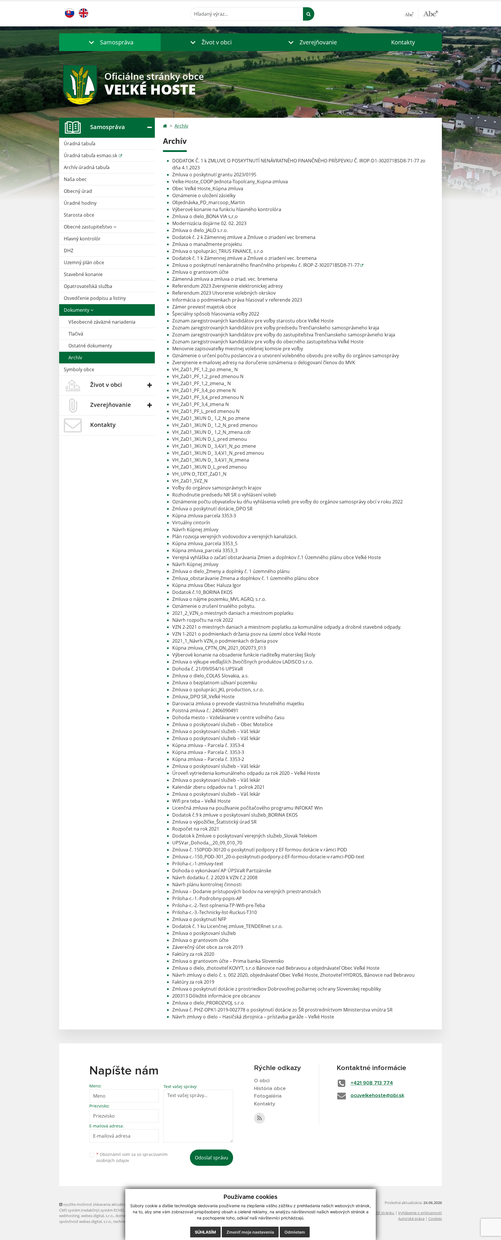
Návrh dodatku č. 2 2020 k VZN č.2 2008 (214, 877)
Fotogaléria (268, 1096)
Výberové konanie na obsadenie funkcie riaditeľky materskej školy (243, 655)
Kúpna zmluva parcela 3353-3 (204, 515)
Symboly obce (79, 369)
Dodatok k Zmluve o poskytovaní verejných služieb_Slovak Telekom (244, 836)
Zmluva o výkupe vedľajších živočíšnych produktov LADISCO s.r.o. (242, 662)
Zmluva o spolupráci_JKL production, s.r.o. (218, 689)
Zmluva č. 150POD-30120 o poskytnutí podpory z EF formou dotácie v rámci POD (259, 849)
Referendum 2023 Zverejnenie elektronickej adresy (227, 286)
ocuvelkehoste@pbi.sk (377, 1095)
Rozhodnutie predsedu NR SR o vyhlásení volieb (224, 495)
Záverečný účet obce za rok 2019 (207, 947)
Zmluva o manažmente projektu (207, 244)
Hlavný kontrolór (82, 238)
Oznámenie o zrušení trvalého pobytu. (213, 606)
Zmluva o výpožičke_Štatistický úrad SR (214, 822)
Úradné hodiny (80, 203)
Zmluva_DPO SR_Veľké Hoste (203, 696)
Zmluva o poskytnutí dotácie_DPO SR (212, 508)
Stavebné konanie (83, 274)
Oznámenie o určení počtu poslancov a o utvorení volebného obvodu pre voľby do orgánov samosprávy (285, 355)
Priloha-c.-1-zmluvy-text (197, 863)
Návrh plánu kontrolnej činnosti (207, 884)
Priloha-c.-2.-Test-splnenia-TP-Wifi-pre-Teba (218, 905)
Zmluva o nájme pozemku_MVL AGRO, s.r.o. (219, 599)
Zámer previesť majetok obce (204, 307)
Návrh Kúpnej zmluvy (195, 529)
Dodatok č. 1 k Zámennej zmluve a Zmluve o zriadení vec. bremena (244, 258)
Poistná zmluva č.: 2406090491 (205, 710)
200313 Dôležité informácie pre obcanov (216, 996)
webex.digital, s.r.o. (97, 1215)
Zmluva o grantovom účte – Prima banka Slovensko (228, 961)
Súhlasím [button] (205, 1232)
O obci (262, 1080)
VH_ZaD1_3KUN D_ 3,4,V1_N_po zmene (214, 446)
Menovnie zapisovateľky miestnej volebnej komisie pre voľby (237, 348)
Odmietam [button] (294, 1232)
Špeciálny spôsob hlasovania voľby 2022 (215, 314)
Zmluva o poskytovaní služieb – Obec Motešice (222, 724)
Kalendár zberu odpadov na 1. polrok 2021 (218, 787)
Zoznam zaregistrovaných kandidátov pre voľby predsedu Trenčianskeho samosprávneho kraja (275, 327)
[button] (110, 42)
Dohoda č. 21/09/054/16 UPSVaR (207, 669)
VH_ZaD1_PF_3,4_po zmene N (204, 390)
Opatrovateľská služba (88, 286)
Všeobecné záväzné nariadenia (101, 322)
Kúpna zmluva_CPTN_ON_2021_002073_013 (219, 648)
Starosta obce (79, 215)
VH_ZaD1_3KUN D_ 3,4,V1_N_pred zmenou (218, 453)
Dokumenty (77, 310)
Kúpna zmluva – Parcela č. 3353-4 (208, 745)
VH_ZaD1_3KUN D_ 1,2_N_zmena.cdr (211, 432)
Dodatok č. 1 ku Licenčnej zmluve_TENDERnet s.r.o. (227, 926)
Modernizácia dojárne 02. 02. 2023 (209, 223)
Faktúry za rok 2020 (193, 954)
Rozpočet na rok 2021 (195, 829)
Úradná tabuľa (79, 143)
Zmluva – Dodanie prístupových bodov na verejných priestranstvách (246, 891)
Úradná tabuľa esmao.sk (91, 155)
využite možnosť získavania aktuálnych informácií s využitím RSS (118, 1204)
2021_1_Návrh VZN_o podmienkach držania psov (225, 641)
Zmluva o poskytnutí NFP (199, 919)
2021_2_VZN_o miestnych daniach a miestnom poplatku (232, 613)
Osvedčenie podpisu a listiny (95, 298)
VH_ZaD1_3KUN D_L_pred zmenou (209, 439)
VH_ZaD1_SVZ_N (190, 481)
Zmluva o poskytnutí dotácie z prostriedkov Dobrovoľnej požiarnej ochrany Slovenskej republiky (276, 989)
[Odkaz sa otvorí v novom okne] (259, 1118)
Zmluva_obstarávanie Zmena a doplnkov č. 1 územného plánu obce (245, 578)
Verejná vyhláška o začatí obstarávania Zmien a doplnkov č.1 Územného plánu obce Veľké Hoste (276, 557)
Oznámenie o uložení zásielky (203, 195)
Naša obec (75, 179)
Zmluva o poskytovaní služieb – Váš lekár (216, 731)
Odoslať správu (211, 1157)
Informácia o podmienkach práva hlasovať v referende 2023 (237, 300)
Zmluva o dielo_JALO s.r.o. (200, 230)
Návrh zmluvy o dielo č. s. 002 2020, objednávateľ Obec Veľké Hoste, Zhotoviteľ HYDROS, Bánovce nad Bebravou (293, 975)
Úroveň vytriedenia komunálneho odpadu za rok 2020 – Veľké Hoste (246, 773)
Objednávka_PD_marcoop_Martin (208, 202)
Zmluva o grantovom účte (200, 272)
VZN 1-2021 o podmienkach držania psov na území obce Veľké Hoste (246, 634)
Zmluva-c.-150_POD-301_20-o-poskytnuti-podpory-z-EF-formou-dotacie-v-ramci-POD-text (268, 856)
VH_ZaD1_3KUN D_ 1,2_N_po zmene (211, 418)
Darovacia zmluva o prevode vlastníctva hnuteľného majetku (238, 703)
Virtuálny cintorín (191, 522)
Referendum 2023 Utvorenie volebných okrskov (224, 293)
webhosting (69, 1215)
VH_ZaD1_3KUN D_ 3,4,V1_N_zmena (210, 460)
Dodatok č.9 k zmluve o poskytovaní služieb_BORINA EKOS (235, 815)
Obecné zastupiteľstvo (88, 227)
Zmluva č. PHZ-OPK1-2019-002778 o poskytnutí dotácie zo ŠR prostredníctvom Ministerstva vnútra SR (282, 1010)
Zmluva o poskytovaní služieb (204, 933)
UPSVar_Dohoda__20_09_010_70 (207, 843)
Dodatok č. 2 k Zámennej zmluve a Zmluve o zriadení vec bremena (243, 237)
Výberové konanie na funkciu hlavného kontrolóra (226, 209)
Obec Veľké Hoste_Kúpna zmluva (207, 188)
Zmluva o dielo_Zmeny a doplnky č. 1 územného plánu (231, 571)
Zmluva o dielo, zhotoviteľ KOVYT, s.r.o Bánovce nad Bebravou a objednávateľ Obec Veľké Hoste (276, 968)
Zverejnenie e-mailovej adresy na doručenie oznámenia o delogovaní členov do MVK (263, 362)
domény (122, 1215)
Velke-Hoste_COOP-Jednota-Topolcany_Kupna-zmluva (230, 181)
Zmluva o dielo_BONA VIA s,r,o (205, 216)
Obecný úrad (78, 191)
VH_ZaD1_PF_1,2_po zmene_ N (205, 369)
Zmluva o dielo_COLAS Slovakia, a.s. (210, 675)
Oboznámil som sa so (132, 1157)
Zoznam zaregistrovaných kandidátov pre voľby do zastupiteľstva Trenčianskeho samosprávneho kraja (283, 334)
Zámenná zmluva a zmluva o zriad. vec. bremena (224, 279)
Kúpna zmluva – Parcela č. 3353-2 (208, 759)
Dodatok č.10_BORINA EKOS (202, 592)
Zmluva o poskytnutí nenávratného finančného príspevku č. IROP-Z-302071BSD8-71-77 (266, 265)
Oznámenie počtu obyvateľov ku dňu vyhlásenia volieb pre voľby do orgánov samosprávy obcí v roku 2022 (287, 501)
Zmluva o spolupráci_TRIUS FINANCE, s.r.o (217, 251)
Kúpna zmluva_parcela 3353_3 (204, 550)
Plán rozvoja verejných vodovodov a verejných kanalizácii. (234, 536)
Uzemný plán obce (84, 262)
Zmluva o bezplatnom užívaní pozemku (214, 682)
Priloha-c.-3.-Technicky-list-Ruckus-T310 (214, 912)
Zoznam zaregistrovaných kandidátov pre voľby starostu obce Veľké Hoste (253, 321)
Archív (75, 357)
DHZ (68, 250)
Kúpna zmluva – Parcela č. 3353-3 (208, 752)
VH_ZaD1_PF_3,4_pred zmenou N (208, 397)
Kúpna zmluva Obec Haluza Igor (206, 585)
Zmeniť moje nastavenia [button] (250, 1232)
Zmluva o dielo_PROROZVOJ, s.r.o (208, 1003)
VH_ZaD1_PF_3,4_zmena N (200, 404)
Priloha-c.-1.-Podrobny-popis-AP (207, 898)
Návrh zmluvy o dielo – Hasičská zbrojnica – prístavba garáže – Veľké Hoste (253, 1017)
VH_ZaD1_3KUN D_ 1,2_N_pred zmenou (214, 425)
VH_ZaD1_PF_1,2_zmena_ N (201, 383)
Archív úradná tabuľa (87, 167)
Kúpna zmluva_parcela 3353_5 (204, 543)
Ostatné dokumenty (90, 345)
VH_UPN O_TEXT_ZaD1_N (199, 474)
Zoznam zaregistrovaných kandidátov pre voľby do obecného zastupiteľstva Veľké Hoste (268, 341)
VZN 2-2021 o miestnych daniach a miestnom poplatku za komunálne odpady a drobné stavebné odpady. (286, 627)
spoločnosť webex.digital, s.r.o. (85, 1221)
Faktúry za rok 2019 (193, 982)
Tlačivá (75, 334)
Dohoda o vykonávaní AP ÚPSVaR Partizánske (221, 870)
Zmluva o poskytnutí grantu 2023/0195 (214, 174)
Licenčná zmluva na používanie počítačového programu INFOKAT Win (247, 808)
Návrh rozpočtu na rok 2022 (202, 620)
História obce (270, 1088)
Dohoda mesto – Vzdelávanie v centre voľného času (228, 717)
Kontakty (403, 42)
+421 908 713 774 (372, 1083)
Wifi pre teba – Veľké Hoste (201, 801)
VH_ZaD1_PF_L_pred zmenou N (205, 411)
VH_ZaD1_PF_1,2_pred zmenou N (208, 376)
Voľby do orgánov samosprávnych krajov (216, 488)
